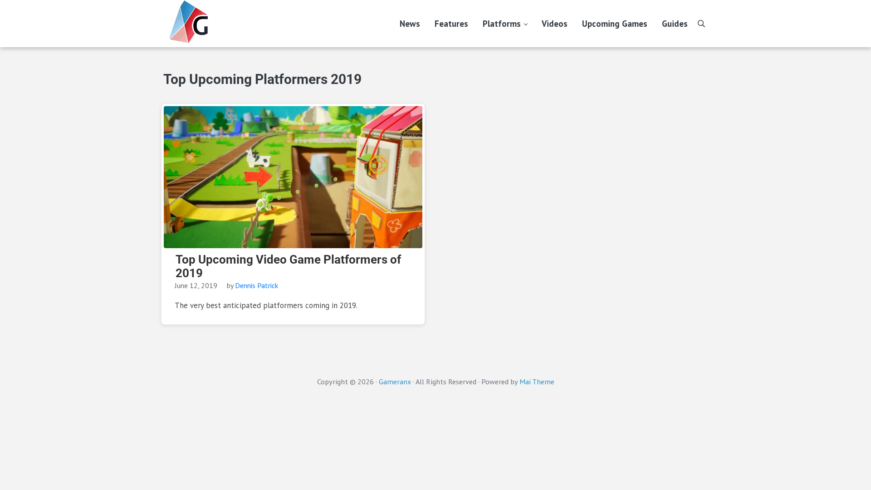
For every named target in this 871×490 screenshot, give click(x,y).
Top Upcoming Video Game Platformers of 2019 (288, 266)
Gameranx (395, 381)
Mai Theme (536, 381)
